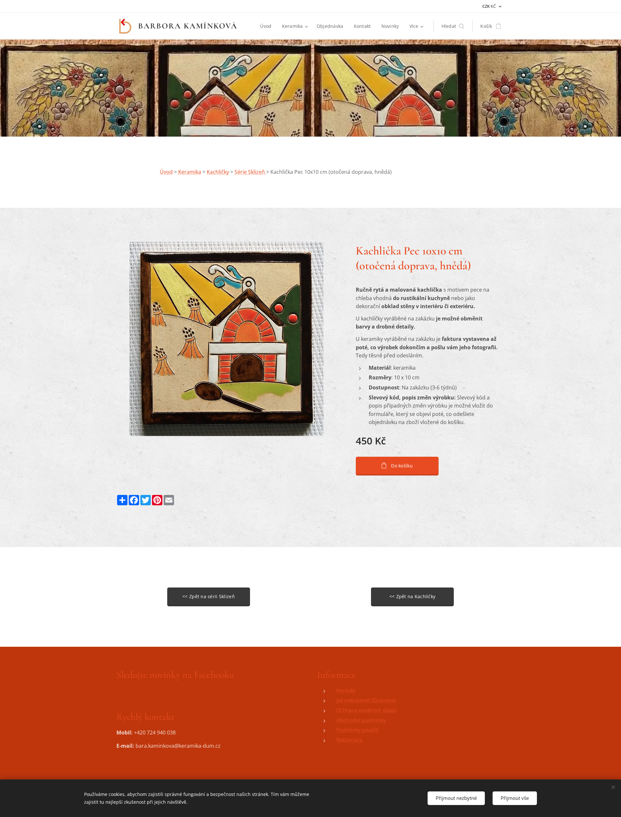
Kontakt (345, 690)
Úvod (166, 171)
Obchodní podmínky (361, 720)
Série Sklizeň (250, 171)
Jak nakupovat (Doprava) (366, 700)
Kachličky (218, 171)
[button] (453, 26)
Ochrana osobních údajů (366, 710)
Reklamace (349, 740)
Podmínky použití (357, 729)
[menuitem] (267, 26)
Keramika (189, 171)
